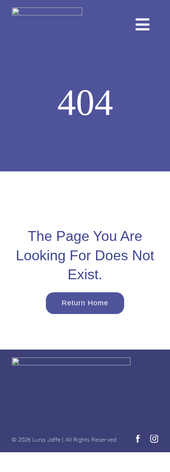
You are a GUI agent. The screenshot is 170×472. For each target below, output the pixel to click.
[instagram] (154, 439)
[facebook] (138, 439)
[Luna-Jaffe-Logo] (47, 11)
